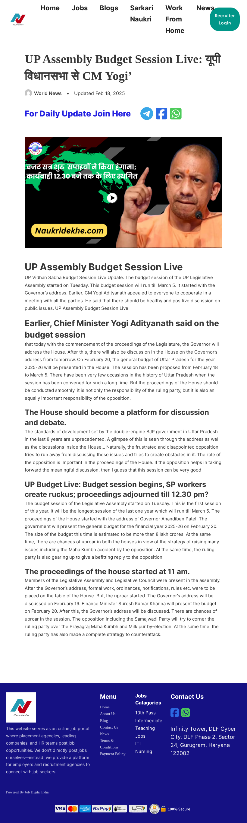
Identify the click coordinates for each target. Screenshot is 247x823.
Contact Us (109, 727)
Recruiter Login (225, 19)
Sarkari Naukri (141, 13)
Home (50, 8)
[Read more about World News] (29, 93)
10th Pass (145, 713)
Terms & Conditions (109, 743)
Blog (104, 720)
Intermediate (148, 720)
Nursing (143, 751)
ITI (138, 743)
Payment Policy (113, 754)
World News (48, 93)
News (205, 8)
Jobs (80, 8)
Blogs (109, 8)
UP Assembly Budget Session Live (91, 308)
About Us (107, 713)
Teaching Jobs (145, 732)
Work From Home (174, 19)
